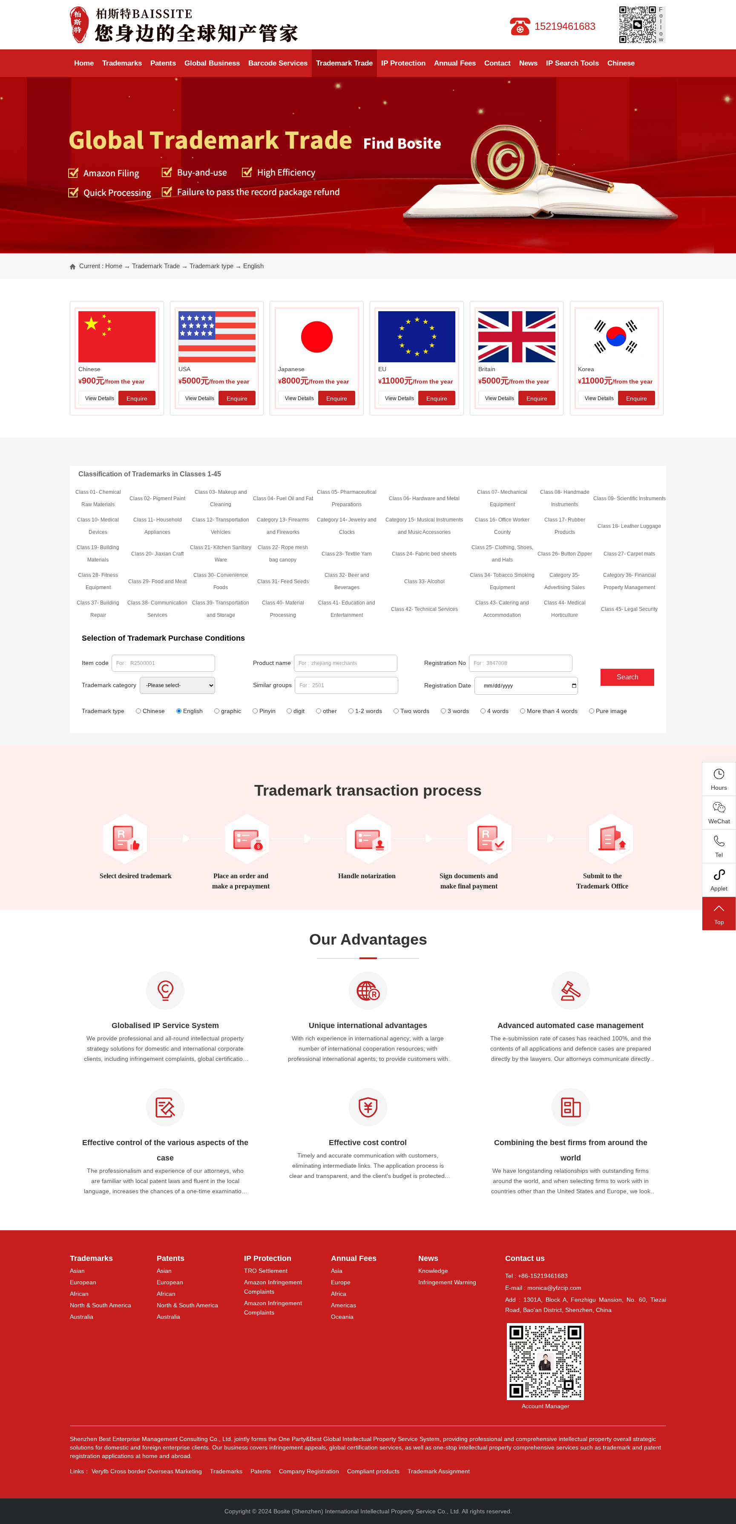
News (528, 63)
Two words (414, 711)
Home (84, 63)
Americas (343, 1305)
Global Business (212, 63)
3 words (458, 711)
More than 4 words (552, 711)
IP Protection (403, 63)
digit (299, 711)
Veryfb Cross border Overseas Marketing (147, 1471)
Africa (338, 1293)
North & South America (100, 1305)
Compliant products (373, 1471)
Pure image (611, 711)
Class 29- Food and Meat (157, 581)
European (83, 1282)
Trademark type (211, 265)
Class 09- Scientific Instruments (629, 498)
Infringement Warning (447, 1282)
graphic (231, 711)
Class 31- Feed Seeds (283, 581)
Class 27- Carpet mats (629, 554)
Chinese (621, 63)
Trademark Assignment (439, 1471)
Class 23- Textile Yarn (347, 554)
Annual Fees (455, 63)
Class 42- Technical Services (424, 609)
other (330, 711)
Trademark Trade (344, 63)
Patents (163, 63)
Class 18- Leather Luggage (629, 526)
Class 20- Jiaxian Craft (157, 554)
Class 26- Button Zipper (565, 554)
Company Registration (309, 1471)
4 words (498, 711)
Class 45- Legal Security (629, 609)
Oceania (342, 1316)
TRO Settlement (266, 1270)
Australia (81, 1316)
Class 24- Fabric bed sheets (424, 554)
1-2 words (368, 711)
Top (719, 922)
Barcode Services (278, 63)
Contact (497, 63)
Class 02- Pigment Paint (157, 498)
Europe (341, 1282)
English (253, 265)
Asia (336, 1270)
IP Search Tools (572, 63)
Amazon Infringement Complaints (273, 1287)
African (79, 1293)
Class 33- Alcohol (424, 581)
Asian (77, 1270)
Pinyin (267, 711)
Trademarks (122, 63)
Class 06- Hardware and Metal (424, 498)
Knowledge (433, 1270)
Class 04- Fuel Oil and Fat (283, 498)
